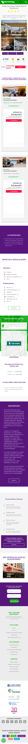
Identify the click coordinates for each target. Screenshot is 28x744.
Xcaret (14, 628)
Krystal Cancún (14, 654)
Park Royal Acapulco (14, 666)
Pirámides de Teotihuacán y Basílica (14, 632)
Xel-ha (14, 630)
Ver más (13, 480)
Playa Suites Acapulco (14, 671)
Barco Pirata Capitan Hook (14, 637)
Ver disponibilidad (13, 120)
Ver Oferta (20, 66)
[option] (13, 128)
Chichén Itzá (14, 635)
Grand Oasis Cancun (14, 645)
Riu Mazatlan (14, 647)
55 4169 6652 (19, 117)
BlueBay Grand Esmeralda (14, 664)
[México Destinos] (7, 2)
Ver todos (13, 308)
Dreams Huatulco (14, 662)
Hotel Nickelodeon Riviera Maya (14, 649)
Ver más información (13, 105)
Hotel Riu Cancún (14, 652)
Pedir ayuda (14, 544)
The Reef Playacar (14, 669)
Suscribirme (14, 601)
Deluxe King (6, 169)
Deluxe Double (6, 98)
